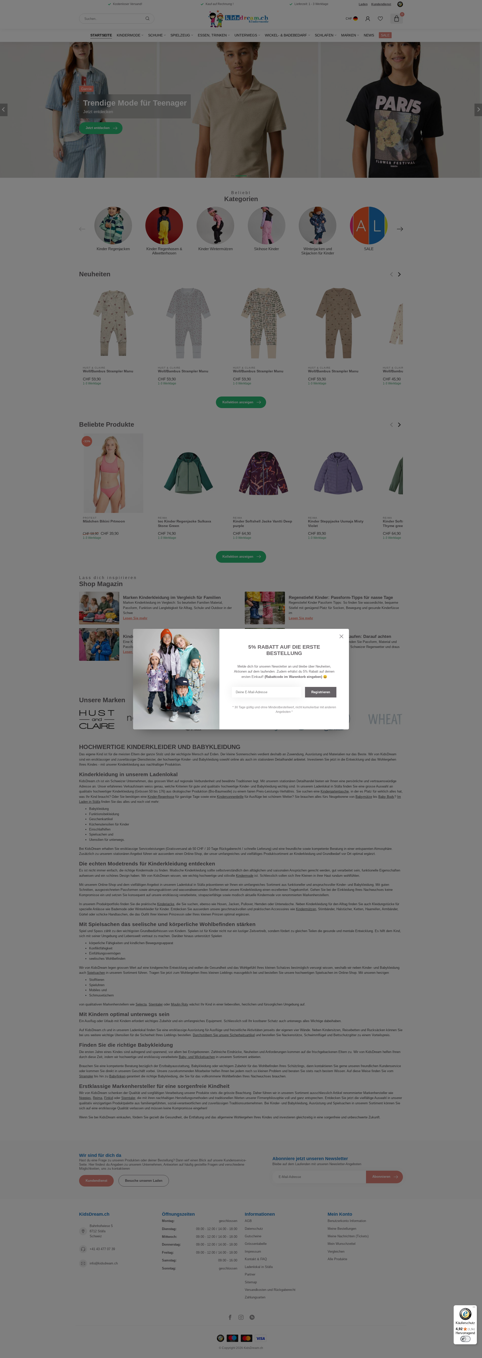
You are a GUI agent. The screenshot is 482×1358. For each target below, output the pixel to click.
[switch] (465, 1339)
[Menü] (474, 1308)
